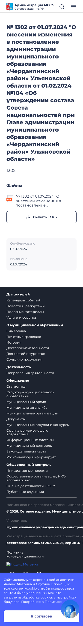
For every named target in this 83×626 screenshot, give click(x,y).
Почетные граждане (23, 337)
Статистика (16, 386)
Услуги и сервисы (21, 317)
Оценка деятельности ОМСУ (30, 486)
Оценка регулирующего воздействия (27, 432)
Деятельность (18, 367)
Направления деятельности (30, 373)
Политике (53, 602)
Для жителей (18, 294)
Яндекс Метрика (18, 584)
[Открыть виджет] (70, 609)
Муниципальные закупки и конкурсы (38, 425)
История (13, 342)
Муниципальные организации (32, 413)
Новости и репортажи (25, 306)
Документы (16, 419)
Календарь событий (23, 300)
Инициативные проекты (27, 471)
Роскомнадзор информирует (31, 457)
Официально (17, 381)
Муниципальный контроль (29, 446)
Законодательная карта (26, 451)
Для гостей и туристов (25, 354)
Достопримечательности (27, 348)
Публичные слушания (25, 492)
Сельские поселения (24, 359)
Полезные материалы (25, 312)
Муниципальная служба (26, 407)
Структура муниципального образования (30, 394)
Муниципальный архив (26, 402)
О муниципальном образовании (34, 325)
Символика (16, 331)
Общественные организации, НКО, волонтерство (36, 478)
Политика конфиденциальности (25, 554)
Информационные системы (30, 440)
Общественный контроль (28, 465)
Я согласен (41, 616)
